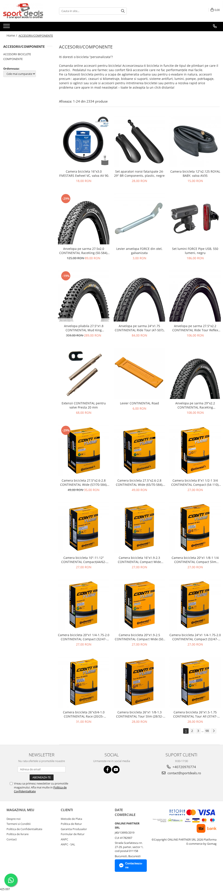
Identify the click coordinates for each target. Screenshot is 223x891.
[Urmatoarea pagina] (213, 731)
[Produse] (7, 27)
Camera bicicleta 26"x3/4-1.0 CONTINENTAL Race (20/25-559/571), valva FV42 (84, 714)
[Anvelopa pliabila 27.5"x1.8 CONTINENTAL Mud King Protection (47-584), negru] (83, 296)
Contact (12, 839)
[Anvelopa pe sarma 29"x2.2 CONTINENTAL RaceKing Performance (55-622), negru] (195, 373)
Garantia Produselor (74, 829)
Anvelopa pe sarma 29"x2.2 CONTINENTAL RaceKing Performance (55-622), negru (195, 405)
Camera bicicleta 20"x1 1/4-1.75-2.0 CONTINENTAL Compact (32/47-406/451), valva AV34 (83, 637)
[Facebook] (107, 769)
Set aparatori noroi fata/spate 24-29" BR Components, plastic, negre (139, 173)
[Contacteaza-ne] (215, 26)
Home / (12, 35)
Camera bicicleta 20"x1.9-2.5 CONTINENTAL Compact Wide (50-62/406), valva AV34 (139, 637)
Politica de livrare (18, 834)
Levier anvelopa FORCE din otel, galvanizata (139, 251)
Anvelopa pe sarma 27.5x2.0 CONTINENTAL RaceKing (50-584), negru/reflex (83, 251)
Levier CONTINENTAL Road (139, 403)
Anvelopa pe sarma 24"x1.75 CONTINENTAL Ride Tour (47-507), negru (139, 328)
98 (207, 731)
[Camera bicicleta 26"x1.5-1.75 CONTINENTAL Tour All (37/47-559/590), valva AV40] (195, 682)
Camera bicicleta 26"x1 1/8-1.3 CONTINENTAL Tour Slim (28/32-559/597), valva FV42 (139, 714)
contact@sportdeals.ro (184, 773)
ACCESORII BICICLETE (17, 54)
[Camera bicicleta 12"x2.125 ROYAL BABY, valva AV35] (195, 141)
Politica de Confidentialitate (24, 829)
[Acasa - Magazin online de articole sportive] (25, 11)
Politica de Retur (71, 824)
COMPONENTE (13, 59)
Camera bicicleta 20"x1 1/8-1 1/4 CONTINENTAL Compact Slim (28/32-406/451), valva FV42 (195, 560)
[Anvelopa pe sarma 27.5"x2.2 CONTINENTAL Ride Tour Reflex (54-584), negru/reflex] (195, 296)
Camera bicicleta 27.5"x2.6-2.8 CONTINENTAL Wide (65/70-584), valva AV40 (139, 482)
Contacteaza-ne (133, 865)
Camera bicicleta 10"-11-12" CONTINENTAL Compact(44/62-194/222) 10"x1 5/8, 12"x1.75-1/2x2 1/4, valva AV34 (84, 560)
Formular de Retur (72, 834)
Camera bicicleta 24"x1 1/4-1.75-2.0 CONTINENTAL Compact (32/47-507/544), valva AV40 (195, 637)
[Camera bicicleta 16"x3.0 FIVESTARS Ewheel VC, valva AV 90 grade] (83, 141)
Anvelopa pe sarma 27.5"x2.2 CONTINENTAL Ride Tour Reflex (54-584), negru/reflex (195, 328)
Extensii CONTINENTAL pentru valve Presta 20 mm (84, 405)
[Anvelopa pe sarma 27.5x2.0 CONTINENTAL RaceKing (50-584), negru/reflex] (83, 218)
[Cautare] (123, 11)
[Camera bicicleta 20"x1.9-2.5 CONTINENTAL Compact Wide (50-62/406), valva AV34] (139, 605)
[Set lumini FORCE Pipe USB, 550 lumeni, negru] (195, 218)
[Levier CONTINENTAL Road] (139, 373)
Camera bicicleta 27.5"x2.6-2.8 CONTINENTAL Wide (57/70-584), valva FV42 (83, 482)
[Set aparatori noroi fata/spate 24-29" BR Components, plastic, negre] (139, 141)
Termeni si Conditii (18, 824)
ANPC (64, 839)
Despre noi (13, 819)
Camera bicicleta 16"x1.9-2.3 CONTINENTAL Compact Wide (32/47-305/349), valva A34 (139, 560)
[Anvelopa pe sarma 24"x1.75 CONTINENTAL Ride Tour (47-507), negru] (139, 296)
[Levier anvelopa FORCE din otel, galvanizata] (139, 218)
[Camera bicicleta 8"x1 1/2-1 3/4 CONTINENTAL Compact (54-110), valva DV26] (195, 450)
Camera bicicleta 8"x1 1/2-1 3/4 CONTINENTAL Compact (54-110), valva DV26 (195, 482)
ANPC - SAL (68, 844)
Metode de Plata (71, 819)
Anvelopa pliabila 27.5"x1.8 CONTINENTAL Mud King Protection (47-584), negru (83, 328)
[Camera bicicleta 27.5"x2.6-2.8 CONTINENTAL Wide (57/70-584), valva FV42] (83, 450)
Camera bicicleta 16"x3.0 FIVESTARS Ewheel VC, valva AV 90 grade (83, 173)
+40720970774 (184, 767)
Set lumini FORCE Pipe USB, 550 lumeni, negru (195, 251)
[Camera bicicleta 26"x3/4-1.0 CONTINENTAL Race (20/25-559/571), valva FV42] (83, 682)
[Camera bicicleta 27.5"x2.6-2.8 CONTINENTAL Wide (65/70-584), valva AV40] (139, 450)
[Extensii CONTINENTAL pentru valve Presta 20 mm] (83, 373)
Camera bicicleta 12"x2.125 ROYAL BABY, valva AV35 (195, 173)
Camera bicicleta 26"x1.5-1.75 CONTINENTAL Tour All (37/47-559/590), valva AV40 (195, 714)
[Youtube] (116, 769)
